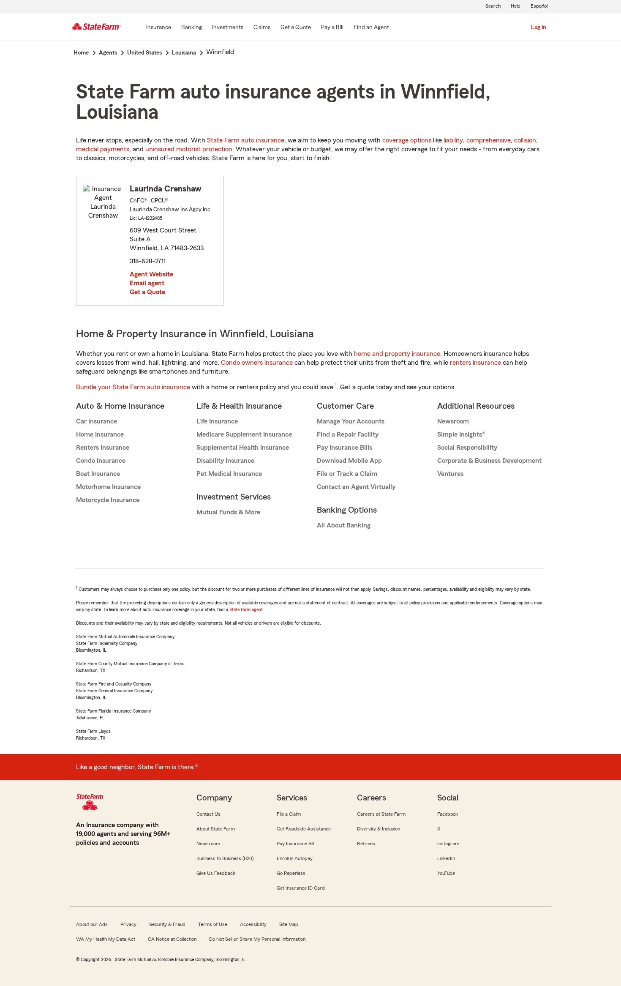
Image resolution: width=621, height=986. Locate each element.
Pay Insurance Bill (295, 843)
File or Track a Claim (347, 473)
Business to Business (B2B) (224, 858)
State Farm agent (246, 609)
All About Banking (343, 525)
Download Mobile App (349, 460)
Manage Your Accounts (350, 421)
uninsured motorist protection (188, 149)
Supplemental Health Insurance (242, 447)
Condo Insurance (100, 460)
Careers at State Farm (381, 814)
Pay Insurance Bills (344, 447)
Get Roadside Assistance (304, 828)
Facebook (447, 814)
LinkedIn (446, 858)
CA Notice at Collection (172, 939)
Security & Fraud (167, 924)
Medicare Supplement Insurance (244, 434)
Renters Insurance (102, 447)
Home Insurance (100, 434)
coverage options (406, 140)
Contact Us (208, 814)
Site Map (288, 924)
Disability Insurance (225, 460)
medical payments (102, 149)
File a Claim (289, 814)
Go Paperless (291, 873)
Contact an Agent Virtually (356, 486)
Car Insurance (96, 421)
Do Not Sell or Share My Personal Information (257, 939)
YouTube (446, 873)
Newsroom (453, 421)
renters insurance (475, 362)
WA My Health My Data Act (105, 939)
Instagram (448, 843)
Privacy (128, 924)
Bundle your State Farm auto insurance (133, 387)
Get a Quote (147, 292)
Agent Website (151, 274)
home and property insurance (397, 353)
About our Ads (92, 924)
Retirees (366, 843)
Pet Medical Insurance (229, 473)
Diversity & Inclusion (378, 828)
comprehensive (488, 140)
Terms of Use (212, 924)
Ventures (450, 473)
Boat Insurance (98, 473)
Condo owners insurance (257, 362)
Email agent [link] (147, 283)
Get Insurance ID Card (301, 887)
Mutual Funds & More (228, 512)
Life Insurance (217, 421)
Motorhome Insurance (108, 486)
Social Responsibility (467, 447)
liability (453, 140)
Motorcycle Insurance (107, 500)
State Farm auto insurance (245, 140)
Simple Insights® (461, 434)
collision (525, 140)
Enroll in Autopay (295, 858)
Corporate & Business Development (489, 460)
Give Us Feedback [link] (215, 873)
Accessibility (253, 924)
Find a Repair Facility (348, 434)
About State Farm (215, 828)
